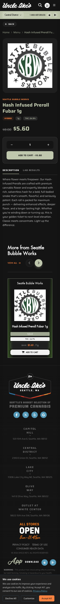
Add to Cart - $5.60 (30, 155)
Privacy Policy (40, 591)
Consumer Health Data (30, 548)
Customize (29, 598)
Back (11, 24)
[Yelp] (34, 415)
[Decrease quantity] (11, 144)
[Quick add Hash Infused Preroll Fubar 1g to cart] (44, 322)
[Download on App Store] (49, 15)
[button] (30, 318)
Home (6, 32)
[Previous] (29, 263)
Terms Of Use (40, 545)
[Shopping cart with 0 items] (47, 5)
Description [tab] (11, 170)
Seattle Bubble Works (30, 283)
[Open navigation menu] (54, 5)
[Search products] (40, 5)
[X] (25, 415)
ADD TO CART (32, 352)
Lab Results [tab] (31, 170)
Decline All (10, 598)
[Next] (38, 263)
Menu (16, 32)
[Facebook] (16, 415)
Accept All (47, 598)
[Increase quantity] (48, 144)
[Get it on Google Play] (55, 15)
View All (12, 263)
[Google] (43, 415)
